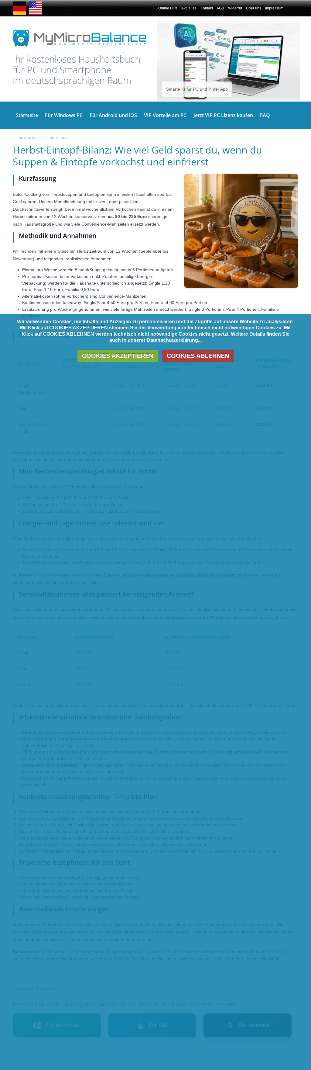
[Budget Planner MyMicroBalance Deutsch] (35, 14)
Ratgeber (59, 138)
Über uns (253, 8)
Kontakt (206, 8)
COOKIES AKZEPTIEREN (117, 355)
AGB (220, 8)
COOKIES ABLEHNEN (198, 355)
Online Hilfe (168, 8)
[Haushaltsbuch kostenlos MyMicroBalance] (79, 46)
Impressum (274, 8)
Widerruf (235, 8)
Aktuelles (189, 8)
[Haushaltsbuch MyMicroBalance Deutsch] (19, 14)
